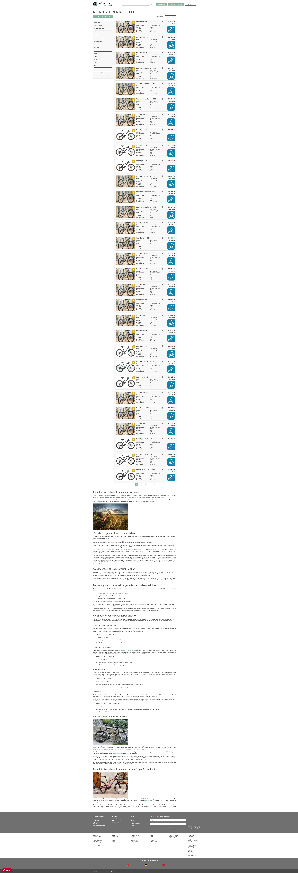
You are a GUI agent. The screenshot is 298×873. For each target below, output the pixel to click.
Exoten (151, 836)
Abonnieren (168, 828)
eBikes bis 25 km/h (173, 836)
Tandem (151, 837)
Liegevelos (152, 840)
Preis (95, 35)
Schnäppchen (133, 839)
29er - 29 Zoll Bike (96, 845)
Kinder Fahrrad (134, 840)
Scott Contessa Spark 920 (145, 362)
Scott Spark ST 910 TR (144, 439)
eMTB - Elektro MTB (173, 839)
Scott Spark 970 (141, 130)
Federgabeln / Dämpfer (192, 839)
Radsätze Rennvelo (191, 837)
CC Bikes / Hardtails (97, 836)
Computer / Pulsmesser (193, 845)
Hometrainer (190, 851)
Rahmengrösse (99, 41)
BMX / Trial (152, 839)
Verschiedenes (191, 849)
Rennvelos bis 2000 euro (117, 837)
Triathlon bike (114, 839)
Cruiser (151, 842)
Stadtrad (132, 836)
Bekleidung (190, 844)
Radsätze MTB (191, 836)
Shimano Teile (191, 846)
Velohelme (190, 852)
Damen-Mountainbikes (117, 753)
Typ (95, 66)
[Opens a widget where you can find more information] (7, 870)
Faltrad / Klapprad (153, 841)
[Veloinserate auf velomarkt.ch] (102, 4)
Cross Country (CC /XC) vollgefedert (127, 650)
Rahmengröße (147, 800)
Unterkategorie (99, 29)
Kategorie (97, 22)
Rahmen (113, 841)
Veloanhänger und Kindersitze (194, 840)
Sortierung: (159, 16)
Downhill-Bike (98, 694)
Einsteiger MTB (96, 841)
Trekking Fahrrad (134, 837)
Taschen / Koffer (191, 847)
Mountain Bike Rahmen (97, 844)
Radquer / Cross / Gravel (117, 842)
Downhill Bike (95, 839)
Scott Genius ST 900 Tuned (145, 470)
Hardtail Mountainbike (112, 628)
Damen (113, 840)
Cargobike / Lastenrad (135, 842)
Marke (96, 53)
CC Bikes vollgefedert (97, 837)
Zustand (96, 47)
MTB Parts (190, 841)
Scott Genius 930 (142, 377)
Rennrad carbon (115, 836)
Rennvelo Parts (191, 842)
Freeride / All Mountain (97, 840)
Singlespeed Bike (134, 841)
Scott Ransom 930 (142, 22)
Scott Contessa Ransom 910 (146, 68)
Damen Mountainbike (97, 842)
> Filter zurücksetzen (108, 75)
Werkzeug (190, 850)
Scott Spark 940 (141, 346)
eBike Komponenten (192, 855)
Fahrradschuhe (191, 854)
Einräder (151, 844)
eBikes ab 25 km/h (172, 837)
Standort (97, 59)
